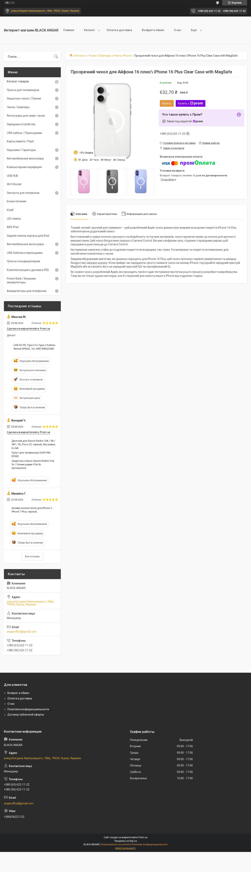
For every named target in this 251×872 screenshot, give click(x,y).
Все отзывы (32, 556)
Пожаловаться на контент (115, 844)
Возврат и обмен (153, 30)
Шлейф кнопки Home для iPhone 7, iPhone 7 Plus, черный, (32, 510)
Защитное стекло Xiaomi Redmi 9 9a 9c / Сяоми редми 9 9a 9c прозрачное (33, 464)
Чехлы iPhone (122, 55)
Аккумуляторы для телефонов (26, 291)
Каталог (89, 30)
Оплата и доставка (119, 30)
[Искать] (56, 56)
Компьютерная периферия (24, 167)
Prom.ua (142, 837)
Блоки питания (16, 201)
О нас (177, 30)
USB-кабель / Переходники (24, 132)
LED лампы (14, 218)
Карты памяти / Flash (20, 141)
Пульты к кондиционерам (23, 261)
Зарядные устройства (21, 124)
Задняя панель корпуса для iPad (28, 235)
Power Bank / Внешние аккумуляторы (21, 280)
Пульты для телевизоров (23, 90)
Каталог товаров (18, 81)
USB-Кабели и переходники (25, 252)
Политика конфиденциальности (28, 709)
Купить (166, 103)
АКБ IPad (12, 227)
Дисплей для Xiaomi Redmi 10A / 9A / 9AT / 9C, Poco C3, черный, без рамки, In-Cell (34, 444)
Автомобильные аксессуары (25, 158)
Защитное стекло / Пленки (24, 98)
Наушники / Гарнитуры (21, 150)
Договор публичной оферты (25, 714)
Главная (68, 30)
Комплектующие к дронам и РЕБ (28, 269)
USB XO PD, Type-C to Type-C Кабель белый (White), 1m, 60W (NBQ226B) (34, 347)
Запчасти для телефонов (23, 192)
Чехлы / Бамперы (100, 55)
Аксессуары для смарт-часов (26, 115)
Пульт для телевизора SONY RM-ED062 (31, 454)
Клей (10, 210)
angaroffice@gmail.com (21, 631)
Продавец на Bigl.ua (125, 841)
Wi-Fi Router (14, 184)
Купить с (183, 103)
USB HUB (12, 175)
